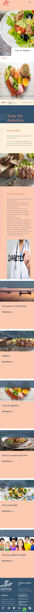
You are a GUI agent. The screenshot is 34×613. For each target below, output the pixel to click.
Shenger (4, 57)
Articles (3, 59)
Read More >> (7, 312)
